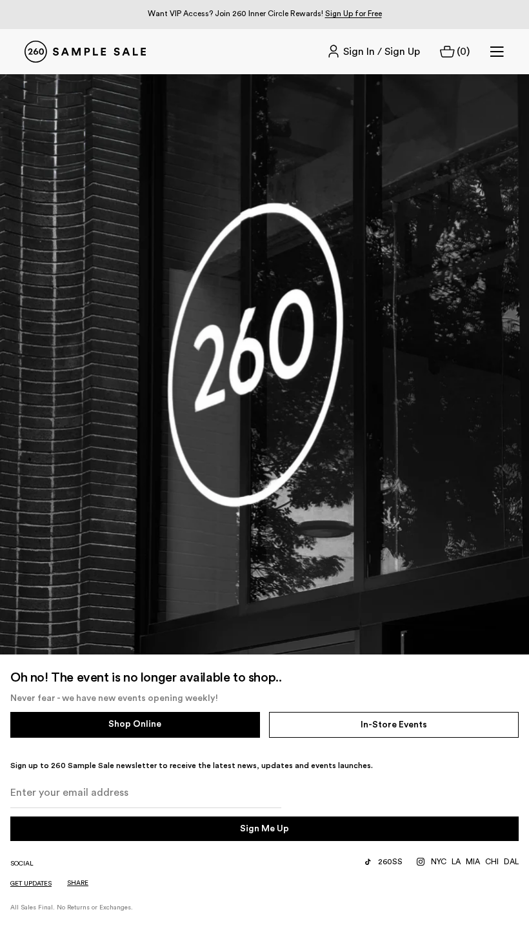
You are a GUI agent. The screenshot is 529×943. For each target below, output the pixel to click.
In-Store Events (394, 724)
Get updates (31, 883)
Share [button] (77, 883)
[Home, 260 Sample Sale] (85, 52)
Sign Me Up (264, 828)
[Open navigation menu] (496, 51)
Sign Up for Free (353, 13)
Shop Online (134, 724)
